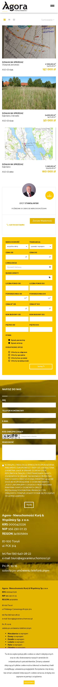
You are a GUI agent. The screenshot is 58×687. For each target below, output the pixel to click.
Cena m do (34, 304)
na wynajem (18, 633)
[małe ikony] (9, 20)
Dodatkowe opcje (14, 347)
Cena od (9, 252)
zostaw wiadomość (42, 221)
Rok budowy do (36, 314)
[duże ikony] (4, 20)
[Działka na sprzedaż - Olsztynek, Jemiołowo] (29, 49)
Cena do (33, 252)
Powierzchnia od (14, 294)
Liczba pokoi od (13, 283)
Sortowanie (47, 20)
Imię (4, 400)
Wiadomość (8, 442)
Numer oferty (12, 273)
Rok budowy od (13, 314)
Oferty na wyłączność (20, 360)
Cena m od (11, 304)
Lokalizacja (11, 263)
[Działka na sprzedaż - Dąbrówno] (29, 152)
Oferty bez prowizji (19, 358)
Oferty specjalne (18, 355)
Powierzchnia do (37, 294)
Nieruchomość (12, 242)
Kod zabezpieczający (12, 432)
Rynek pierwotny (18, 340)
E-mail (5, 421)
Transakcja (34, 242)
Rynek (8, 335)
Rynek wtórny (16, 343)
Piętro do (34, 325)
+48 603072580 (16, 225)
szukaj (40, 366)
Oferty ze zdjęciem (19, 352)
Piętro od (10, 325)
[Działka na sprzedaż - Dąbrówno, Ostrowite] (29, 100)
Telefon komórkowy (13, 411)
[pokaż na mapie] (14, 20)
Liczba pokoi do (36, 283)
